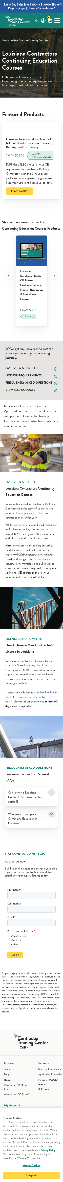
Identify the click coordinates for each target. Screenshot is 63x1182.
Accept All (31, 1175)
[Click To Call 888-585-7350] (36, 20)
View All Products (20, 389)
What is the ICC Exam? (16, 1094)
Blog (6, 1074)
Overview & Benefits (21, 368)
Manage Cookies (31, 1165)
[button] (57, 20)
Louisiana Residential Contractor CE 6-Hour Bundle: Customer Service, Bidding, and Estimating (30, 142)
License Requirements (23, 375)
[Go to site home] (31, 1040)
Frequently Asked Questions (28, 382)
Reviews (8, 1080)
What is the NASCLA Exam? (15, 1087)
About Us (9, 1069)
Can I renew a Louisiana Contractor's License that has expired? (25, 797)
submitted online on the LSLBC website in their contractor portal (31, 697)
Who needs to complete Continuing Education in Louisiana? (22, 818)
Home (4, 40)
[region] (31, 1145)
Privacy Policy (48, 1150)
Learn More (19, 191)
